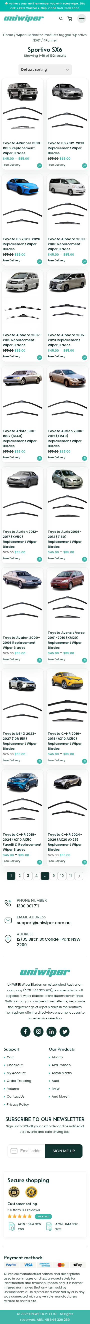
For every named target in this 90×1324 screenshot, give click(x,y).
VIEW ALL (43, 1216)
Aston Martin (62, 1073)
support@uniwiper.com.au (43, 923)
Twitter (65, 1032)
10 (62, 875)
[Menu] (81, 18)
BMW (56, 1088)
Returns (13, 1088)
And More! (60, 1096)
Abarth (57, 1057)
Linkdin (51, 1032)
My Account (16, 1073)
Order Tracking (19, 1080)
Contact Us (15, 1096)
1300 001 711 (28, 906)
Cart (70, 18)
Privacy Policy (18, 1104)
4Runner (50, 40)
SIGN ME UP (64, 1151)
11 (70, 875)
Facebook (25, 1032)
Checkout (14, 1065)
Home (8, 35)
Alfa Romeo (61, 1065)
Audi (55, 1080)
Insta (39, 1032)
